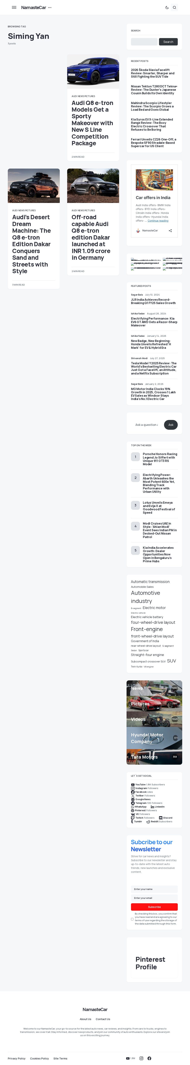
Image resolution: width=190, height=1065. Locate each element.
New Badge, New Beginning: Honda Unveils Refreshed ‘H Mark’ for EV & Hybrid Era (151, 344)
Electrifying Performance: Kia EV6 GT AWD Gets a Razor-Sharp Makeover (154, 321)
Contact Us (103, 1019)
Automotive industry (145, 597)
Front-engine (147, 629)
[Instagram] (141, 1058)
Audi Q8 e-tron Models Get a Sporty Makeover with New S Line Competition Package (92, 123)
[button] (14, 7)
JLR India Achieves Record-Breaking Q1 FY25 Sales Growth (153, 301)
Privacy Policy (17, 1058)
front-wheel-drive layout (152, 636)
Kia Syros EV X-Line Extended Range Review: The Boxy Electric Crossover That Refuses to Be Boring (152, 124)
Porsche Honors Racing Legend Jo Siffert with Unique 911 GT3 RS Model (160, 459)
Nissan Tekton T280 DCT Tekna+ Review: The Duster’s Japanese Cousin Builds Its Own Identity (154, 90)
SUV (171, 661)
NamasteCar (33, 7)
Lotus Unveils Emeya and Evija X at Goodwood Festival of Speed (159, 508)
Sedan (134, 650)
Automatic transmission (150, 581)
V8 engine (148, 666)
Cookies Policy (39, 1058)
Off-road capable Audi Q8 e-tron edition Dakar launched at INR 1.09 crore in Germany (91, 237)
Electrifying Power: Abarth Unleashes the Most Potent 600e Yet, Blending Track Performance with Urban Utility (159, 483)
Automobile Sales (142, 587)
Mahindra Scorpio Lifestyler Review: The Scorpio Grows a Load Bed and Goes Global (152, 106)
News (81, 96)
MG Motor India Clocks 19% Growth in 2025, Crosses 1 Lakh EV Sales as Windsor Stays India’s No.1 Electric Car (153, 394)
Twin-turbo (136, 666)
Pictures (89, 96)
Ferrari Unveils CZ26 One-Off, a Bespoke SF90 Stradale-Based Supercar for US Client (153, 143)
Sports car (143, 650)
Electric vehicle (138, 612)
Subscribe (154, 907)
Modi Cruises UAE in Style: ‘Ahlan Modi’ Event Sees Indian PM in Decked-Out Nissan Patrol (160, 530)
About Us (85, 1019)
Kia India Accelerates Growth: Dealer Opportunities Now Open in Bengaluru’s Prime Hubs (158, 554)
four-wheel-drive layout (153, 622)
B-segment (136, 608)
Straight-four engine (147, 654)
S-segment (168, 645)
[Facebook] (149, 1058)
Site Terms (60, 1058)
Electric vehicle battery (147, 617)
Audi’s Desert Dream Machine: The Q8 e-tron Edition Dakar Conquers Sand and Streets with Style (31, 244)
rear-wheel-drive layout (146, 645)
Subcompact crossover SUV (148, 661)
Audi (74, 96)
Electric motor (154, 607)
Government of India (145, 641)
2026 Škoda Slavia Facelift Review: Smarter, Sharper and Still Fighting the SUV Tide (152, 73)
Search (135, 30)
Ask (170, 425)
